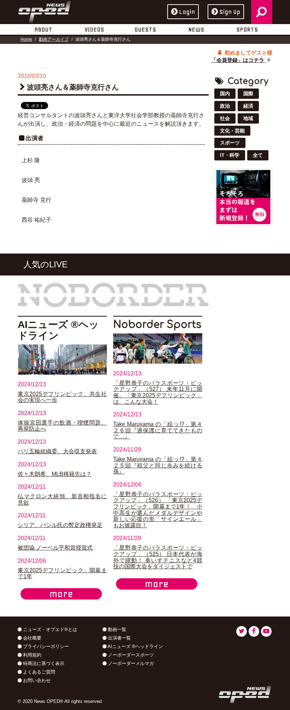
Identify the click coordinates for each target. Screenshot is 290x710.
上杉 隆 (31, 160)
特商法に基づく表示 (43, 663)
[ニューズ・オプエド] (44, 10)
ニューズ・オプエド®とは (49, 629)
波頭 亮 (31, 180)
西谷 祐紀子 (36, 220)
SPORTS (247, 29)
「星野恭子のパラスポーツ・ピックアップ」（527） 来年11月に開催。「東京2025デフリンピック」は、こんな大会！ (157, 392)
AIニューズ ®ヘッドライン (134, 646)
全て (258, 155)
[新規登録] (243, 197)
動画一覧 (116, 629)
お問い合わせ (36, 680)
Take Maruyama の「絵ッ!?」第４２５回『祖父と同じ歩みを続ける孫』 (157, 465)
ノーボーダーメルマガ (130, 663)
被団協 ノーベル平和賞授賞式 (55, 548)
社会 (225, 118)
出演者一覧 (118, 638)
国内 (225, 93)
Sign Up (229, 12)
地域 (248, 118)
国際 (248, 93)
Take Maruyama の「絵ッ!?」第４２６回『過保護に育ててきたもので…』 (157, 430)
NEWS (196, 29)
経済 (248, 106)
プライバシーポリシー (45, 646)
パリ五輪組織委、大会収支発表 (57, 451)
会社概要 (31, 638)
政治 (225, 106)
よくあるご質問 (38, 672)
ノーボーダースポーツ (130, 655)
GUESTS (145, 29)
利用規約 (31, 655)
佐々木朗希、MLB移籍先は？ (55, 474)
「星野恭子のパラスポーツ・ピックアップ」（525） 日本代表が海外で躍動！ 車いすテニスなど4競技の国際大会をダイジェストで (157, 557)
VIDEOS (94, 29)
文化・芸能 (232, 131)
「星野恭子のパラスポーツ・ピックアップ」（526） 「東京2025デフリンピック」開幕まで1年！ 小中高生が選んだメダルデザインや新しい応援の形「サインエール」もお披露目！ (157, 509)
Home (26, 39)
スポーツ (230, 143)
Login (187, 12)
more (61, 594)
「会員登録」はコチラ (238, 60)
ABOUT (43, 29)
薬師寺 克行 (36, 200)
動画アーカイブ (54, 39)
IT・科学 (229, 155)
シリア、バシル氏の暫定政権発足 (60, 525)
